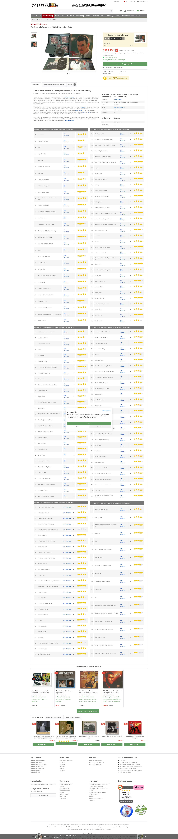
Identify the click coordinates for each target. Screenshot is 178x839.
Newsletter (63, 796)
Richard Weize (69, 120)
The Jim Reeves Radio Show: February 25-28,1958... (43, 737)
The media (92, 800)
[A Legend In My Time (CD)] (134, 727)
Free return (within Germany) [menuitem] (128, 768)
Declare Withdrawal (89, 834)
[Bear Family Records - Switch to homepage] (45, 5)
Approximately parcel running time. (122, 827)
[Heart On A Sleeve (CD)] (89, 727)
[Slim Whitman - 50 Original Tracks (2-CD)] (113, 679)
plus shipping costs (114, 53)
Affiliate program (93, 794)
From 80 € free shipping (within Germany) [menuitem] (131, 766)
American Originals (112, 736)
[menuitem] (84, 11)
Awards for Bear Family (95, 760)
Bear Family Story (35, 770)
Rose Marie (83, 107)
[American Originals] (112, 727)
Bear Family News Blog (66, 760)
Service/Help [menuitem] (142, 1)
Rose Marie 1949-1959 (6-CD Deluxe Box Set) (40, 692)
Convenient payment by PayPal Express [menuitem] (131, 770)
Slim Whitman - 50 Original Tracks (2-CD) (113, 692)
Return (62, 792)
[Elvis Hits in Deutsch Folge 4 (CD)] (66, 727)
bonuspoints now (122, 78)
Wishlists (117, 1)
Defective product (65, 790)
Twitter (62, 768)
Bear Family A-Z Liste (36, 762)
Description (35, 84)
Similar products (37, 717)
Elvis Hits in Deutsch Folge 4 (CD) (66, 737)
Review (71, 84)
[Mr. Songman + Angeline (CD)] (65, 679)
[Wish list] (121, 11)
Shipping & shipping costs (96, 798)
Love (89, 112)
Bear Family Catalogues (37, 766)
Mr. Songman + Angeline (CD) (65, 692)
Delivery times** (64, 794)
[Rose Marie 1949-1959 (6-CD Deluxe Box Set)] (41, 679)
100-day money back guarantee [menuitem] (128, 762)
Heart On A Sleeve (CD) (89, 737)
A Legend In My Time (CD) (135, 737)
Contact (62, 786)
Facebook (62, 762)
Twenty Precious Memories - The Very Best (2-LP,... (88, 692)
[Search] (111, 11)
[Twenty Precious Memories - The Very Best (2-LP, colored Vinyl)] (89, 679)
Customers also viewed (72, 717)
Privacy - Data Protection (96, 786)
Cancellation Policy (65, 788)
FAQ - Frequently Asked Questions (98, 788)
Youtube (62, 770)
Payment (91, 790)
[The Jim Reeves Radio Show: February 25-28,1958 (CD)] (43, 727)
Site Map (91, 796)
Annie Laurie (78, 110)
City (83, 112)
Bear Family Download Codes (39, 764)
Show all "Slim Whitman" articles (88, 711)
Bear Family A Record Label (96, 762)
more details (64, 743)
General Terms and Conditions (97, 792)
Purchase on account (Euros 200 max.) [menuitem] (130, 764)
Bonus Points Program (66, 784)
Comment (119, 67)
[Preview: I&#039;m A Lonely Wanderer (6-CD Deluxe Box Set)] (34, 36)
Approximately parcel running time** (99, 784)
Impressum (63, 798)
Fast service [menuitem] (123, 760)
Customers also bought (53, 717)
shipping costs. (66, 824)
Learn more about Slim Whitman (53, 84)
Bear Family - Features (95, 764)
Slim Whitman (39, 24)
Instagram (62, 764)
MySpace (62, 766)
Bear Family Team (35, 772)
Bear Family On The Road (37, 768)
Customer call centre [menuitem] (125, 772)
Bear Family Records (119, 107)
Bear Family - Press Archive (38, 760)
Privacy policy (106, 410)
